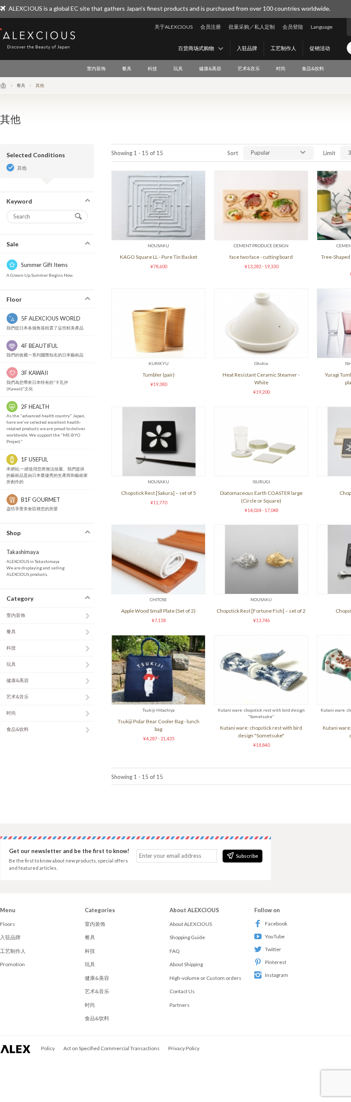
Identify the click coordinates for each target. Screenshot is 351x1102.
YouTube (275, 936)
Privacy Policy (183, 1048)
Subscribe (247, 856)
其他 (22, 168)
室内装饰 (96, 68)
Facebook (276, 923)
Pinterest (275, 962)
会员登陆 (293, 27)
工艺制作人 (283, 48)
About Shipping (186, 964)
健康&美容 (210, 68)
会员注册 (210, 27)
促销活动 (319, 48)
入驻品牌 (247, 48)
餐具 (126, 68)
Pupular (260, 152)
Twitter (273, 949)
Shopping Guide (187, 937)
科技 (152, 68)
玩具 (178, 68)
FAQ (175, 951)
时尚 (281, 68)
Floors (7, 924)
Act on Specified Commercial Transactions (111, 1048)
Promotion (12, 964)
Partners (180, 1005)
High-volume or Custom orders (205, 978)
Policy (48, 1048)
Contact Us (182, 991)
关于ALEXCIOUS (174, 27)
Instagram (276, 975)
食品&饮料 (313, 68)
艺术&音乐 (249, 68)
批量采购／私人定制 (252, 27)
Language (322, 27)
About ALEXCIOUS (191, 924)
